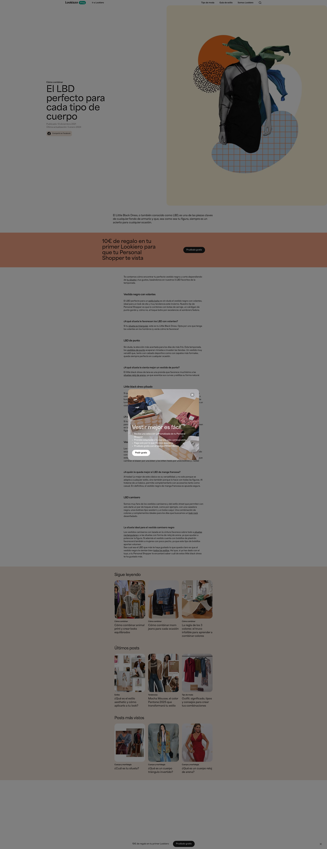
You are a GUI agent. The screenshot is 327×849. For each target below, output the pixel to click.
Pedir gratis (141, 453)
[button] (192, 394)
